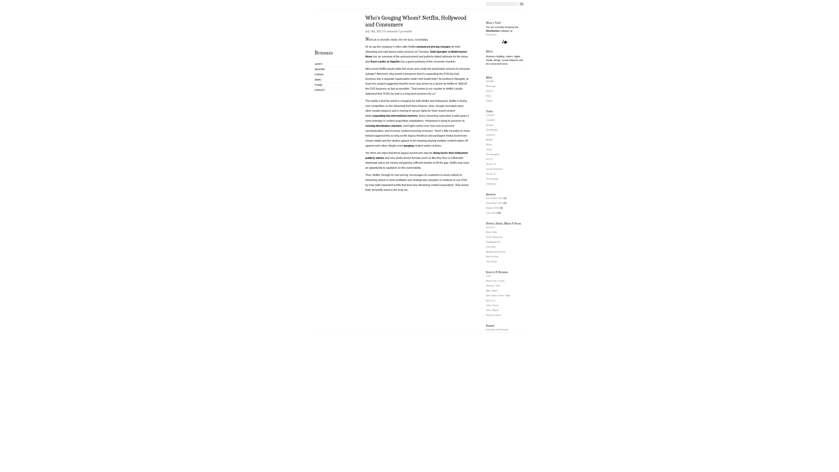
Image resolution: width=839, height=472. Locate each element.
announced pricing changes (433, 46)
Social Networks (494, 169)
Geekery (490, 135)
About (318, 64)
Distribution (492, 129)
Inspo (318, 79)
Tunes (318, 85)
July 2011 (491, 213)
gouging (409, 145)
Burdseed (324, 52)
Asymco (490, 227)
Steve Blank (492, 310)
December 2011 (494, 198)
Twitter (489, 100)
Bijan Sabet (492, 290)
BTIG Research (494, 237)
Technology (492, 178)
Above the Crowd (495, 280)
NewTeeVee (492, 256)
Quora (489, 91)
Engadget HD (493, 242)
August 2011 (492, 207)
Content (490, 115)
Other (489, 149)
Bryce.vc (491, 300)
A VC (488, 276)
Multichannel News (496, 251)
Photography (492, 154)
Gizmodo (491, 246)
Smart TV (491, 164)
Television (491, 183)
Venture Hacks (494, 315)
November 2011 (494, 203)
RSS (488, 96)
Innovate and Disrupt (497, 329)
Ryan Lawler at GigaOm (385, 61)
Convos (319, 74)
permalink (406, 31)
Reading (320, 69)
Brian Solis (491, 232)
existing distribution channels (383, 125)
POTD (489, 159)
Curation (490, 120)
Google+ (490, 81)
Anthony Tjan (493, 285)
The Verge (491, 261)
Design (489, 125)
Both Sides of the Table (498, 295)
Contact (320, 90)
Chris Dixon (492, 305)
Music (489, 144)
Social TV (491, 174)
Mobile (489, 139)
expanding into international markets (395, 115)
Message (491, 86)
